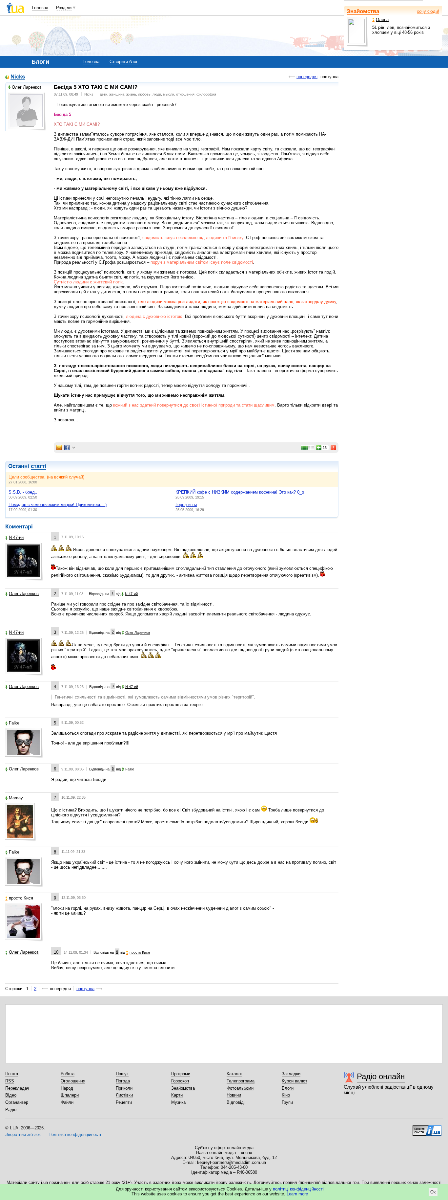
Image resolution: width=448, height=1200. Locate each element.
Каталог (234, 1073)
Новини (234, 1095)
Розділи (63, 7)
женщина (116, 94)
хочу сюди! (428, 11)
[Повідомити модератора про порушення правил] (333, 447)
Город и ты (186, 504)
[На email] (59, 447)
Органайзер (16, 1102)
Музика (178, 1102)
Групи (287, 1102)
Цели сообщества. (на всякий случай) (46, 477)
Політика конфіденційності (75, 1134)
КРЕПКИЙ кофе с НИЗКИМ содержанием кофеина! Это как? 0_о (239, 492)
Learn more (297, 1193)
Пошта (11, 1073)
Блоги (288, 1088)
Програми (180, 1073)
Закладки (291, 1073)
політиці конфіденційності (298, 1189)
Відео (10, 1095)
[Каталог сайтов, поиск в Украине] (427, 1128)
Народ (67, 1088)
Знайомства (363, 11)
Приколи (124, 1088)
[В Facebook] (67, 447)
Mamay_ (17, 797)
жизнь (131, 94)
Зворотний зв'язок (23, 1134)
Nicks (17, 77)
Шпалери (70, 1095)
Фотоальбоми (240, 1088)
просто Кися (21, 898)
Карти (177, 1095)
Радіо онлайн (381, 1076)
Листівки (124, 1095)
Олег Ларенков (27, 87)
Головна (40, 7)
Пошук (122, 1073)
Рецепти (124, 1102)
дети (103, 94)
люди (157, 94)
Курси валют (294, 1080)
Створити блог (124, 61)
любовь (144, 94)
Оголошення (73, 1080)
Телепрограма (241, 1080)
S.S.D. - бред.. (23, 492)
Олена (382, 19)
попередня (306, 76)
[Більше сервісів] (73, 447)
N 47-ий (16, 537)
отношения (185, 94)
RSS (9, 1080)
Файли (67, 1102)
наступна (85, 988)
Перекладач (17, 1088)
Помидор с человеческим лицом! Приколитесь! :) (58, 504)
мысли (168, 94)
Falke (14, 723)
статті (38, 466)
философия (206, 94)
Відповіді (236, 1102)
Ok (433, 1191)
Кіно (286, 1095)
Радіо (10, 1109)
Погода (123, 1080)
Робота (67, 1073)
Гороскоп (180, 1080)
